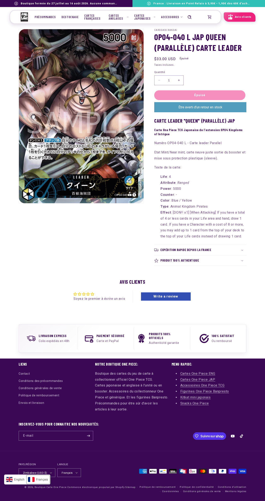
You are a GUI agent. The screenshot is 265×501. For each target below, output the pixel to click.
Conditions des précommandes (41, 381)
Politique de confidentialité (197, 487)
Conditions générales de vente (40, 388)
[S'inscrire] (88, 436)
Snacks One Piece (194, 403)
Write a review (165, 296)
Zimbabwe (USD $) (35, 472)
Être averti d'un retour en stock (200, 107)
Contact (24, 373)
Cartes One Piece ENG (197, 373)
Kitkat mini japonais (195, 397)
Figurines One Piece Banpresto (204, 391)
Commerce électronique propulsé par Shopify (95, 487)
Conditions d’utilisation (232, 487)
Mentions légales (235, 491)
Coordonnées (170, 491)
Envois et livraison (31, 402)
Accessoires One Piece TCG (202, 385)
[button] (118, 17)
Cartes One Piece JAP (197, 379)
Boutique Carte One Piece (51, 487)
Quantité (159, 72)
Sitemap (130, 487)
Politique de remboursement (39, 395)
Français (67, 472)
